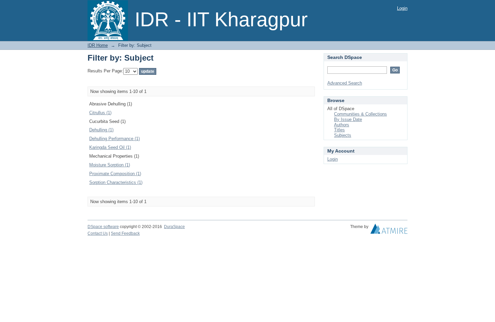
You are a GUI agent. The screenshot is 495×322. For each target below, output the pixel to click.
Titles (339, 129)
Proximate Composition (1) (115, 173)
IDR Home (98, 45)
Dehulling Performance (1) (114, 138)
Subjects (342, 135)
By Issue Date (348, 119)
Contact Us (98, 233)
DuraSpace (174, 226)
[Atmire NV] (388, 230)
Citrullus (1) (100, 112)
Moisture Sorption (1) (109, 164)
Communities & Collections (360, 114)
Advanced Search (344, 83)
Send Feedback (125, 233)
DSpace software (103, 226)
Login (402, 8)
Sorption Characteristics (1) (115, 182)
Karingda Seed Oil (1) (110, 147)
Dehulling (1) (101, 129)
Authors (341, 124)
